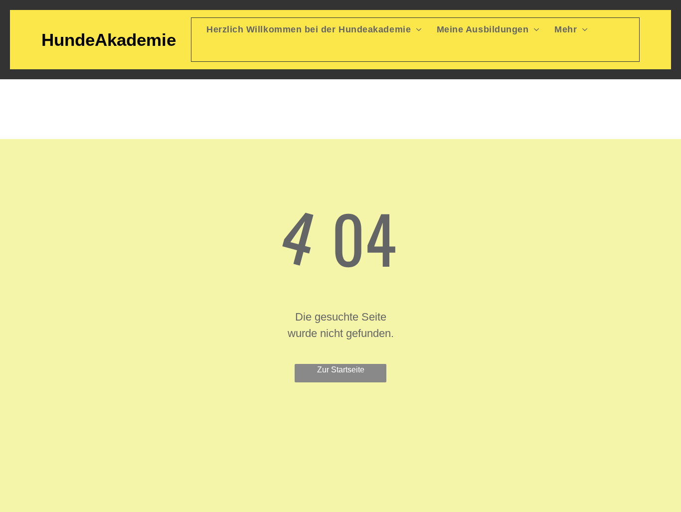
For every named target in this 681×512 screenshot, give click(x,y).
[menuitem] (306, 29)
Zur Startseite (340, 369)
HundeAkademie (108, 39)
